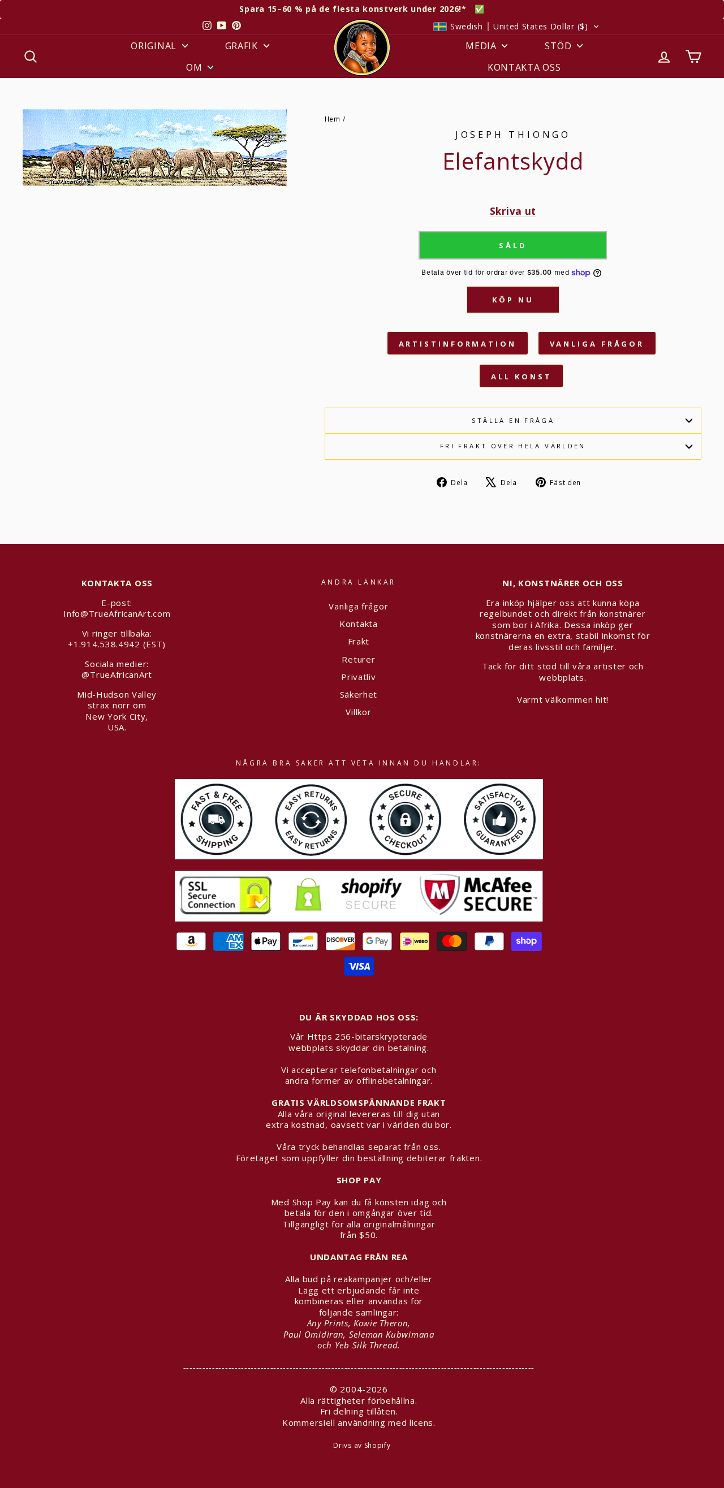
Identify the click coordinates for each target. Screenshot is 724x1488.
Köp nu (512, 300)
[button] (516, 26)
